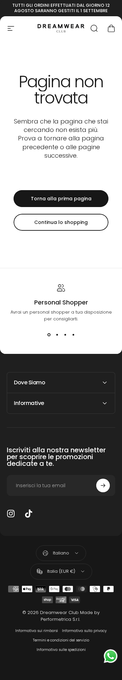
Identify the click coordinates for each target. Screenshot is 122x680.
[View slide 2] (57, 335)
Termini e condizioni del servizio (61, 640)
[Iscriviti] (103, 485)
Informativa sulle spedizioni (61, 649)
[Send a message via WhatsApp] (111, 656)
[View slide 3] (65, 335)
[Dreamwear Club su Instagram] (11, 513)
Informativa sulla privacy (84, 630)
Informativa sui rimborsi (36, 630)
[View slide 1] (49, 335)
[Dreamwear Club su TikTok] (28, 513)
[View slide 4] (73, 335)
